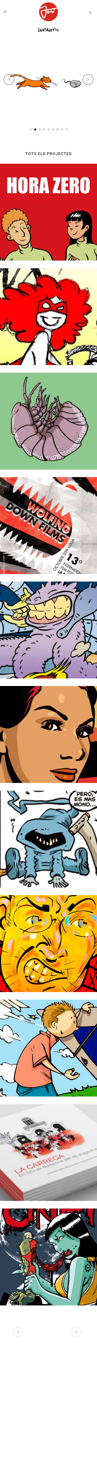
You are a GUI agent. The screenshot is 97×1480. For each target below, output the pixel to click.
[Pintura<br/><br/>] (48, 943)
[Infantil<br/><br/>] (48, 1048)
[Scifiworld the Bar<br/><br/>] (48, 839)
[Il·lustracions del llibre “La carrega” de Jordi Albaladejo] (48, 1152)
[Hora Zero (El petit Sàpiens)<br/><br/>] (48, 212)
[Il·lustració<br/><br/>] (48, 316)
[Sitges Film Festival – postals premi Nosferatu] (48, 734)
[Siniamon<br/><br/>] (48, 630)
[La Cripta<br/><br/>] (48, 1257)
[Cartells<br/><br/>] (48, 525)
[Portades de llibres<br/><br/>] (48, 421)
